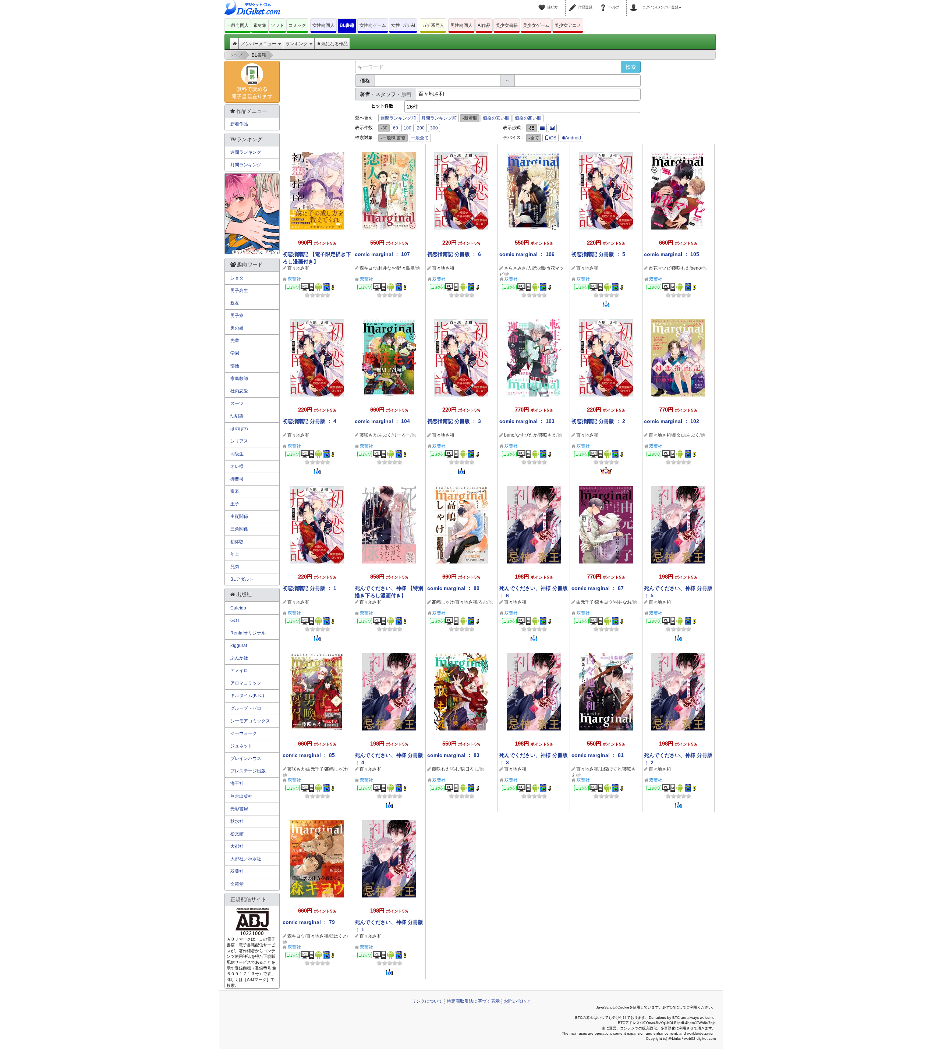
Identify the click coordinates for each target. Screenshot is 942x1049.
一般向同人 (238, 25)
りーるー (401, 435)
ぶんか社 (239, 658)
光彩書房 (239, 808)
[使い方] (543, 3)
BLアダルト (242, 579)
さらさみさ (515, 268)
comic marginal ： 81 (597, 755)
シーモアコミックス (250, 720)
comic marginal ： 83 (453, 755)
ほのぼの (239, 428)
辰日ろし (469, 769)
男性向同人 (461, 25)
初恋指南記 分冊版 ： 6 (454, 254)
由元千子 (585, 602)
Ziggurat (238, 645)
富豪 (234, 491)
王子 (234, 503)
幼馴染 (237, 416)
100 (407, 128)
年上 (234, 554)
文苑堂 (237, 884)
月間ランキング (245, 164)
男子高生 (239, 290)
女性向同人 (323, 25)
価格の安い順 (496, 118)
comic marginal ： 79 (309, 922)
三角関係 (239, 528)
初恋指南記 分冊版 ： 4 (309, 421)
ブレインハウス (245, 758)
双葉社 (294, 279)
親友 (234, 303)
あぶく (385, 435)
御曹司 (237, 478)
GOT (235, 620)
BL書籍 (347, 25)
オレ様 (237, 466)
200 (421, 128)
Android (573, 138)
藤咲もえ (681, 268)
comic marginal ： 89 (453, 588)
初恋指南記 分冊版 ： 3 (454, 421)
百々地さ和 (298, 268)
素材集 (259, 25)
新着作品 (239, 124)
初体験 (237, 541)
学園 (234, 353)
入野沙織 (536, 268)
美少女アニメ (568, 25)
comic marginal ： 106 (527, 254)
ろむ (482, 602)
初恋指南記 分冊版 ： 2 (598, 421)
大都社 (237, 846)
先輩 (234, 340)
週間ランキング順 (398, 118)
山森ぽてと (610, 769)
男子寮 (237, 315)
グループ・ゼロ (245, 708)
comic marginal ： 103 (527, 421)
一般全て (420, 138)
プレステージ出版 (248, 771)
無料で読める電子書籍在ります (252, 92)
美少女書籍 (507, 25)
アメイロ (239, 670)
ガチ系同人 (433, 25)
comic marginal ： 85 (309, 755)
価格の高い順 (528, 118)
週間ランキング (245, 152)
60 (395, 128)
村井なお (387, 268)
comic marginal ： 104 (382, 421)
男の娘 (237, 328)
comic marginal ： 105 (671, 254)
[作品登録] (574, 3)
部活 (234, 366)
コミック (297, 25)
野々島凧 (406, 268)
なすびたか (527, 435)
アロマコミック (245, 683)
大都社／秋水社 (245, 858)
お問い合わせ (517, 1001)
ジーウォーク (243, 733)
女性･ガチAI (403, 25)
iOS (552, 138)
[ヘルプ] (604, 3)
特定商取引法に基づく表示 (473, 1001)
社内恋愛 (239, 391)
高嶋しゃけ (443, 602)
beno (696, 268)
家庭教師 (239, 378)
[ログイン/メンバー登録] (635, 3)
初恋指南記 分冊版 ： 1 (309, 588)
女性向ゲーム (373, 25)
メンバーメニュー (259, 43)
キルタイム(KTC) (247, 695)
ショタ (237, 278)
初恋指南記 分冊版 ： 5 (598, 254)
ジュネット (241, 745)
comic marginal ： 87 (597, 588)
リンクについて (427, 1001)
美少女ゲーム (536, 25)
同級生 (237, 453)
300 (434, 128)
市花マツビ (660, 268)
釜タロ (678, 435)
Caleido (238, 608)
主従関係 (239, 516)
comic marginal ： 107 (382, 254)
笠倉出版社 (241, 796)
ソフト (277, 25)
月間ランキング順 (439, 118)
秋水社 (237, 821)
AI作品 (484, 25)
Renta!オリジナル (248, 633)
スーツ (237, 403)
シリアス (239, 441)
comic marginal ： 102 (671, 421)
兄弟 (234, 566)
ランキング (297, 43)
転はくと (338, 936)
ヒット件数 (382, 106)
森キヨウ (368, 268)
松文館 (237, 833)
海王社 (237, 783)
